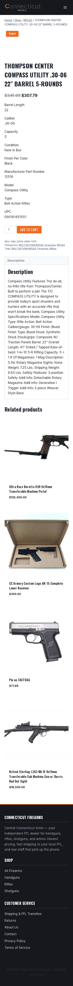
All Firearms (13, 871)
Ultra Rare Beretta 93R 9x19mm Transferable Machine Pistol (30, 489)
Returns (10, 920)
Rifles (53, 248)
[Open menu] (65, 7)
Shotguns (11, 891)
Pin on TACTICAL (20, 679)
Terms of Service (17, 948)
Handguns (12, 877)
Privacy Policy (15, 941)
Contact (10, 934)
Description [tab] (15, 260)
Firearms (50, 245)
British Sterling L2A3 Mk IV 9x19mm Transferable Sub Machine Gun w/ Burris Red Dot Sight (36, 776)
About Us (11, 927)
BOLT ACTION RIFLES (31, 245)
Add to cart (29, 229)
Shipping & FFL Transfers (23, 914)
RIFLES (61, 245)
